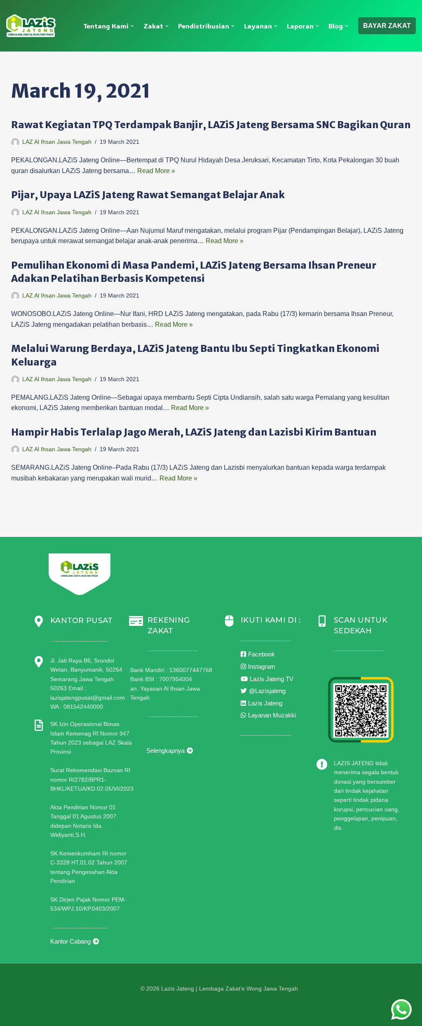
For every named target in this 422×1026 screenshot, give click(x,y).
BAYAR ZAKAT (387, 25)
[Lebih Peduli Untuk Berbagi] (31, 25)
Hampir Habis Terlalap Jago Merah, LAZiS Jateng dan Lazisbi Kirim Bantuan (193, 432)
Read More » (156, 170)
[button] (132, 26)
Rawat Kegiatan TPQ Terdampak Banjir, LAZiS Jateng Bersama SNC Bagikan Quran (210, 125)
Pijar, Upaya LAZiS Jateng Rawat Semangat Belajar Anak (148, 195)
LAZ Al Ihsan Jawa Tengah (56, 141)
